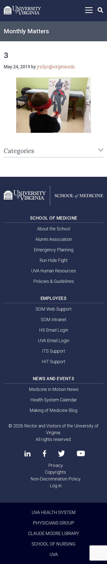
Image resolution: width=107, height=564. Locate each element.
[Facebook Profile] (44, 453)
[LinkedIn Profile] (27, 453)
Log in (55, 485)
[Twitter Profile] (61, 453)
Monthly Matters (26, 31)
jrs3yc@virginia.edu (56, 66)
